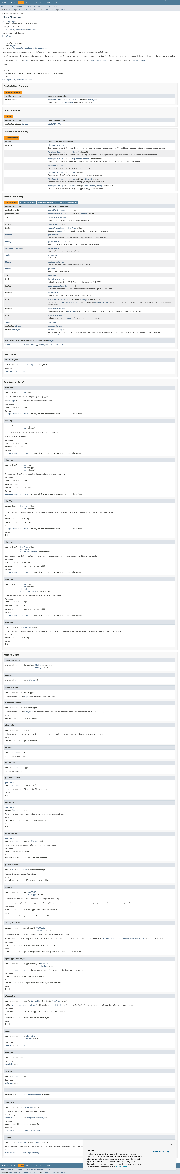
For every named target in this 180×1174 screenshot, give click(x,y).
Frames (30, 7)
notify (34, 345)
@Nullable (24, 549)
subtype (26, 60)
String (25, 124)
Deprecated (40, 3)
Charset (75, 152)
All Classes (52, 7)
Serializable (8, 30)
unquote (51, 326)
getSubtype (53, 255)
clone (7, 345)
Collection (64, 300)
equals (51, 224)
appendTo (52, 210)
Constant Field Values (15, 371)
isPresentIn (53, 300)
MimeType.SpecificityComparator (62, 100)
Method (32, 10)
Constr (25, 10)
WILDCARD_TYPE (54, 124)
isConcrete (53, 293)
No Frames (38, 7)
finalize (15, 345)
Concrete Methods (68, 203)
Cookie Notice (122, 1167)
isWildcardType (55, 315)
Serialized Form (24, 80)
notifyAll (43, 345)
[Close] (171, 1145)
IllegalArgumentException (16, 414)
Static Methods (27, 203)
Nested (12, 10)
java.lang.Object (9, 22)
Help (55, 3)
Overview (5, 3)
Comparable (21, 30)
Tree (32, 3)
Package (13, 3)
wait (52, 345)
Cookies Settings (161, 1152)
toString (52, 322)
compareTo (52, 218)
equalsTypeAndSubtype (57, 228)
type (16, 60)
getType (51, 269)
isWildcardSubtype (56, 309)
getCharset (53, 235)
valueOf (51, 330)
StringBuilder (63, 210)
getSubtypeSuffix (56, 262)
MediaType (6, 36)
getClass (25, 345)
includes (52, 279)
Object (13, 46)
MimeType (31, 30)
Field (18, 10)
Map (73, 159)
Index (49, 3)
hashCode (52, 275)
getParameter (54, 242)
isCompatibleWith (56, 286)
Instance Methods (47, 203)
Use (27, 3)
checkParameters (55, 214)
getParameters (54, 248)
